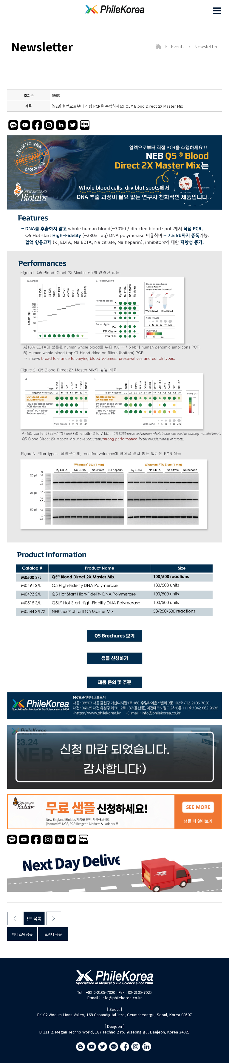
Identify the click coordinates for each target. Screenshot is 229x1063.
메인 (158, 46)
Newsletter (206, 46)
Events (178, 46)
